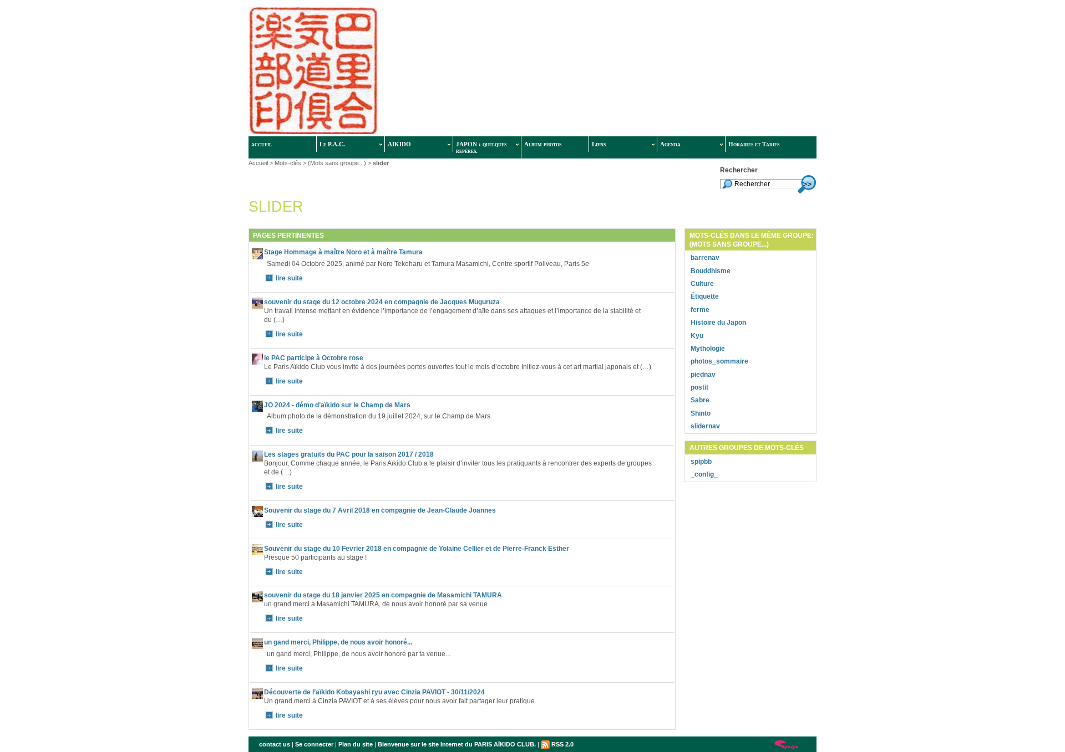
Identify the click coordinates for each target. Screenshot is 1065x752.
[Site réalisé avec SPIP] (786, 744)
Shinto (701, 413)
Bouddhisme (711, 271)
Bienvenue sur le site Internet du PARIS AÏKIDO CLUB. (457, 744)
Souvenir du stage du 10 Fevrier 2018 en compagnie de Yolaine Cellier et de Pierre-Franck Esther (416, 549)
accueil (261, 144)
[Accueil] (415, 71)
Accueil (258, 163)
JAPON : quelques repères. (481, 147)
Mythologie (708, 348)
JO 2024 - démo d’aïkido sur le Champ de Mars (337, 405)
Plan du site (355, 744)
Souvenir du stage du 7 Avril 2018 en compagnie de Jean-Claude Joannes (380, 510)
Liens (599, 144)
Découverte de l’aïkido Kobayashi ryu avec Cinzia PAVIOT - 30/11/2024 (374, 692)
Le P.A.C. (332, 144)
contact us (274, 744)
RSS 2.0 (562, 744)
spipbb (701, 461)
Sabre (700, 400)
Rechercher (739, 170)
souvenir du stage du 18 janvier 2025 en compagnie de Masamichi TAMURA (383, 595)
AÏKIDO (399, 144)
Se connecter (314, 744)
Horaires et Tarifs (753, 144)
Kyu (697, 336)
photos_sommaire (719, 361)
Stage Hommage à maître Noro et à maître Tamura (343, 252)
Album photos (542, 144)
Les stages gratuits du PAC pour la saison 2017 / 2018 (349, 454)
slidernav (705, 426)
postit (699, 387)
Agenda (670, 144)
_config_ (704, 474)
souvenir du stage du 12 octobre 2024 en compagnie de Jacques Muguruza (382, 302)
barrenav (705, 258)
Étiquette (705, 296)
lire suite (289, 278)
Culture (702, 284)
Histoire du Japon (718, 322)
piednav (703, 374)
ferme (700, 310)
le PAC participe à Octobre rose (313, 358)
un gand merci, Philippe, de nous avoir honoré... (338, 642)
